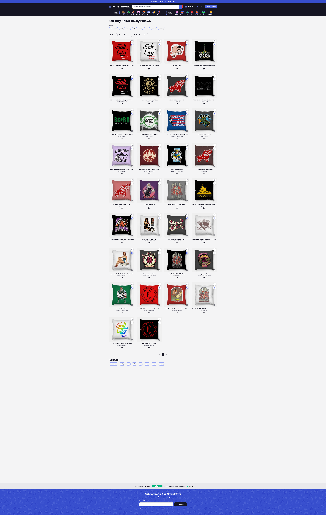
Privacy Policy (159, 508)
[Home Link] (123, 7)
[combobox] (155, 7)
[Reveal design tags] (132, 61)
